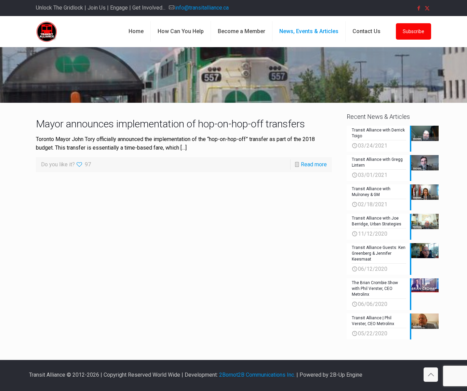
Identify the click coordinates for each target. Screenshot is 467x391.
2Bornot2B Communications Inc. (257, 375)
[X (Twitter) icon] (427, 8)
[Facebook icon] (418, 8)
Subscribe (413, 31)
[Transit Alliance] (46, 31)
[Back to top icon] (431, 374)
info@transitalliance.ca (202, 7)
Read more (314, 164)
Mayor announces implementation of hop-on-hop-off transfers (170, 124)
